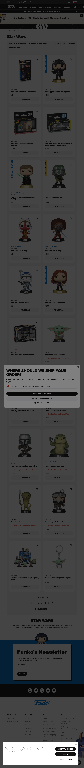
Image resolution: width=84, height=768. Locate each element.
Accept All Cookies (65, 749)
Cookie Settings (66, 759)
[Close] (76, 744)
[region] (40, 753)
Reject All (66, 754)
